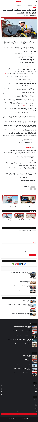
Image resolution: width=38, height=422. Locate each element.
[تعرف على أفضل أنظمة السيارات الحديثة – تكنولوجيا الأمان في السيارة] (34, 341)
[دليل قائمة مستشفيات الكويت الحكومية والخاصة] (34, 345)
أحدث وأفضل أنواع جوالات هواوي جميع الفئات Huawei (22, 330)
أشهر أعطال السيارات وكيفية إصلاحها (23, 290)
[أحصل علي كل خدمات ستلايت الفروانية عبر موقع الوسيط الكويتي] (7, 216)
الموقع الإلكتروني (15, 246)
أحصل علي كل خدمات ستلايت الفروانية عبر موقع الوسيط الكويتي (7, 220)
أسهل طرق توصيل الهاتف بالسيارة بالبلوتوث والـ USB (22, 335)
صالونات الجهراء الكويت (32, 219)
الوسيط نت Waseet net (12, 418)
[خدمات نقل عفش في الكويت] (33, 282)
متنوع (36, 391)
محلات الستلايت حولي (28, 66)
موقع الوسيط (8, 43)
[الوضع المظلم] (2, 2)
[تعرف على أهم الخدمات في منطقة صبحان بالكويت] (34, 328)
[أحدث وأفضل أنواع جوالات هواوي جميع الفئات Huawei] (34, 332)
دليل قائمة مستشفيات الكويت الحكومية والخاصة (23, 343)
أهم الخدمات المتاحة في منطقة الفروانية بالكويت (21, 285)
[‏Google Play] (13, 264)
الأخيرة (10, 269)
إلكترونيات (35, 385)
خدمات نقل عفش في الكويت (25, 281)
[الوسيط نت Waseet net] (19, 1)
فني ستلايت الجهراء (25, 105)
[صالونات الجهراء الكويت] (31, 216)
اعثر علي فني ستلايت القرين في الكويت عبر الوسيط (21, 309)
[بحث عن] (36, 2)
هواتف (36, 392)
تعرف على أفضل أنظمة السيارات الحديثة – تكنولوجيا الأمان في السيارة (19, 339)
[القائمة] (1, 2)
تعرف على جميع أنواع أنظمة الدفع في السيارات (22, 277)
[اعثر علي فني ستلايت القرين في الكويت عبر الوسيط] (33, 310)
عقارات (36, 389)
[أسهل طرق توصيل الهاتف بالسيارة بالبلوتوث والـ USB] (34, 336)
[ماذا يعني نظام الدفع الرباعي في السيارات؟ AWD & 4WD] (33, 274)
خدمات (31, 5)
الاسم (34, 242)
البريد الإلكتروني (33, 246)
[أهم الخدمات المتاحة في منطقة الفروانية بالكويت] (33, 287)
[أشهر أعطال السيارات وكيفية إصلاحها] (33, 291)
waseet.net (32, 15)
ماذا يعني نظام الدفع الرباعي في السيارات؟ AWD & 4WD (20, 272)
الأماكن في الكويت (8, 96)
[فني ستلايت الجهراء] (19, 216)
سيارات (36, 388)
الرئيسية (34, 5)
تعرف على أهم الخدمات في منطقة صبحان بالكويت (22, 326)
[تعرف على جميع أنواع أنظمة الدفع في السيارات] (33, 278)
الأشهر (28, 269)
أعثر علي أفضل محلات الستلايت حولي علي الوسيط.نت (21, 313)
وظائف (36, 394)
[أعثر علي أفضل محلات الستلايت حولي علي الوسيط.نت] (33, 314)
